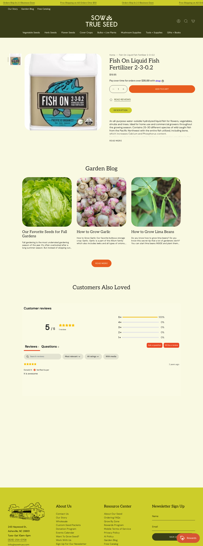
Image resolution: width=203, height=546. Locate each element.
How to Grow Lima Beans (152, 232)
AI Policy (109, 536)
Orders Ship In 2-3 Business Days (19, 3)
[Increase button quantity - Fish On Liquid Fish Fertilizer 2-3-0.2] (123, 89)
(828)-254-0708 (17, 539)
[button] (86, 33)
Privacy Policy (112, 532)
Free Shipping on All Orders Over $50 (78, 3)
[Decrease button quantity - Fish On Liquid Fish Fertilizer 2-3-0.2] (113, 89)
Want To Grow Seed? (67, 536)
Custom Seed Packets (68, 525)
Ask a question (154, 345)
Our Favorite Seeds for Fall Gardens (44, 234)
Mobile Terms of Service (117, 528)
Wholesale (62, 521)
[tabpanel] (101, 374)
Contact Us (62, 513)
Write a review (171, 345)
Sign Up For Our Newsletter (71, 544)
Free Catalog (43, 8)
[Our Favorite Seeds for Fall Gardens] (47, 202)
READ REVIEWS (122, 99)
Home (112, 55)
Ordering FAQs (112, 517)
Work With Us (63, 540)
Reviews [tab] (32, 346)
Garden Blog (27, 8)
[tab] (50, 347)
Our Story (13, 8)
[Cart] (193, 21)
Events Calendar (65, 532)
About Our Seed (113, 513)
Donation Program (66, 528)
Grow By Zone (111, 521)
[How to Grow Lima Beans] (156, 202)
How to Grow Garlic (93, 232)
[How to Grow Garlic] (101, 202)
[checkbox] (111, 356)
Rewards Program (114, 525)
